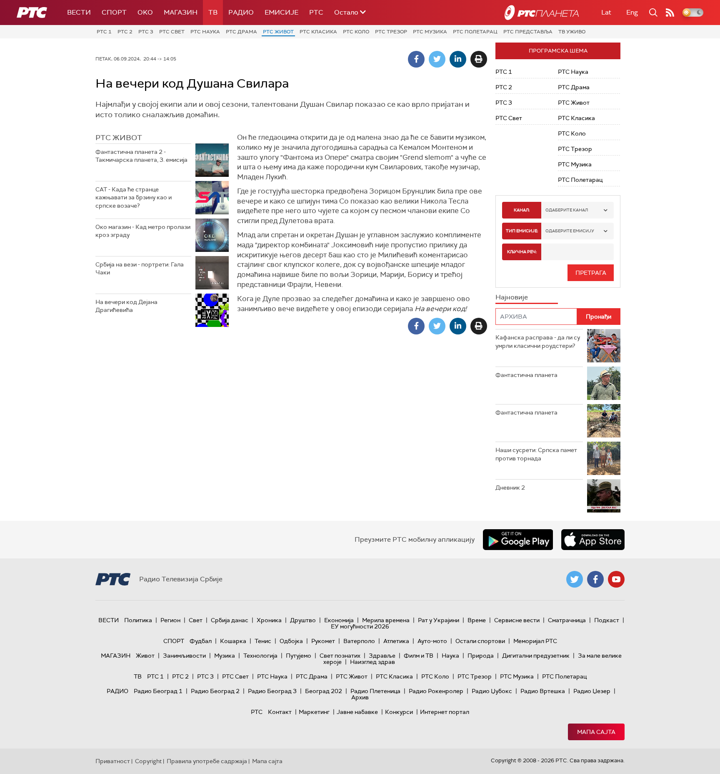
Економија (339, 620)
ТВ (213, 12)
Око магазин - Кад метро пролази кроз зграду (142, 231)
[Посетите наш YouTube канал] (616, 579)
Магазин (181, 12)
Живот (145, 655)
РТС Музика (430, 31)
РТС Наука (205, 31)
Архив (360, 697)
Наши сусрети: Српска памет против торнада (536, 454)
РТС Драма (241, 31)
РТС (316, 12)
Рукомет (323, 641)
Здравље (382, 655)
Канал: (522, 210)
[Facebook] (416, 59)
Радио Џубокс (492, 691)
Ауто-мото (432, 641)
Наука (450, 655)
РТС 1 (104, 31)
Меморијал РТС (535, 641)
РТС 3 (145, 31)
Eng (632, 12)
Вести (79, 12)
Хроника (269, 620)
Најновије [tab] (511, 297)
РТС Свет (172, 31)
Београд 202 (323, 691)
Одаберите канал (566, 210)
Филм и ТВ (418, 655)
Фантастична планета (526, 375)
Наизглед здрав (372, 662)
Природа (481, 655)
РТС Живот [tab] (118, 138)
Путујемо (298, 655)
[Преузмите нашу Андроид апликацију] (518, 539)
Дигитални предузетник (536, 655)
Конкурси (399, 712)
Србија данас (229, 620)
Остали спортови (480, 641)
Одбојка (291, 641)
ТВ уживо (571, 31)
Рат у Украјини (438, 620)
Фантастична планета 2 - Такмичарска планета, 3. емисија (141, 156)
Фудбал (201, 641)
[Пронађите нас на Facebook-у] (595, 579)
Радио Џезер (591, 691)
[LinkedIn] (458, 59)
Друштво (303, 620)
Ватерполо (359, 641)
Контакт (280, 712)
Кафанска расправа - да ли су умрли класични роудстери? (537, 341)
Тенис (263, 641)
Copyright (148, 761)
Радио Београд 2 (215, 691)
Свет (195, 620)
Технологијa (260, 655)
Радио (241, 12)
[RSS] (670, 12)
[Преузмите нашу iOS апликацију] (593, 539)
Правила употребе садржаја (207, 761)
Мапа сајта (596, 732)
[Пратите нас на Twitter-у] (574, 579)
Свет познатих (340, 655)
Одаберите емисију (569, 231)
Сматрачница (567, 620)
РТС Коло (356, 31)
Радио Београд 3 (272, 691)
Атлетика (396, 641)
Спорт (114, 12)
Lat (606, 12)
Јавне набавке (357, 712)
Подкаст (606, 620)
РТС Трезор (391, 31)
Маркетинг (314, 712)
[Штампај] (478, 59)
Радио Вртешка (542, 691)
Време (477, 620)
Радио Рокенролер (436, 691)
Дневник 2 (510, 487)
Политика (138, 620)
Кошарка (233, 641)
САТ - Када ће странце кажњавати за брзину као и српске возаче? (133, 197)
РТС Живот (278, 31)
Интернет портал (444, 712)
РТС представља (527, 31)
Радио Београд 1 (158, 691)
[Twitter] (437, 59)
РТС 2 (125, 31)
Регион (170, 620)
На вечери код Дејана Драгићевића (126, 306)
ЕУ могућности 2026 (360, 626)
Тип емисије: (522, 231)
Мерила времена (386, 620)
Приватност (112, 761)
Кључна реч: (522, 251)
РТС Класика (318, 31)
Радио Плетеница (375, 691)
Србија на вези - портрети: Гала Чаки (139, 268)
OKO (145, 12)
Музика (224, 655)
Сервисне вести (517, 620)
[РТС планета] (541, 12)
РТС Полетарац (475, 31)
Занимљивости (184, 655)
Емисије (281, 12)
